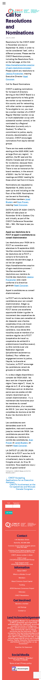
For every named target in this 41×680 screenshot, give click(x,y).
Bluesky (29, 658)
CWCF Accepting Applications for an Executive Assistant (19, 480)
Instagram (21, 658)
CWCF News (19, 471)
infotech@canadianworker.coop (22, 564)
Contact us (22, 611)
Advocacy (22, 592)
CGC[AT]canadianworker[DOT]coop (22, 552)
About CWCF (22, 571)
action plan (29, 638)
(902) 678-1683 (22, 547)
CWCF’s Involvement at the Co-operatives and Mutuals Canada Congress (22, 486)
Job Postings (22, 607)
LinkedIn (24, 660)
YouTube (16, 660)
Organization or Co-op (16, 503)
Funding (22, 585)
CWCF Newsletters (22, 595)
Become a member (21, 604)
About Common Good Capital (21, 581)
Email (8, 503)
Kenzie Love (10, 472)
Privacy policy (26, 663)
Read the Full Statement (23, 647)
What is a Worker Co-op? (22, 574)
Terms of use (14, 663)
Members (22, 578)
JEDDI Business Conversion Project (22, 588)
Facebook (12, 658)
